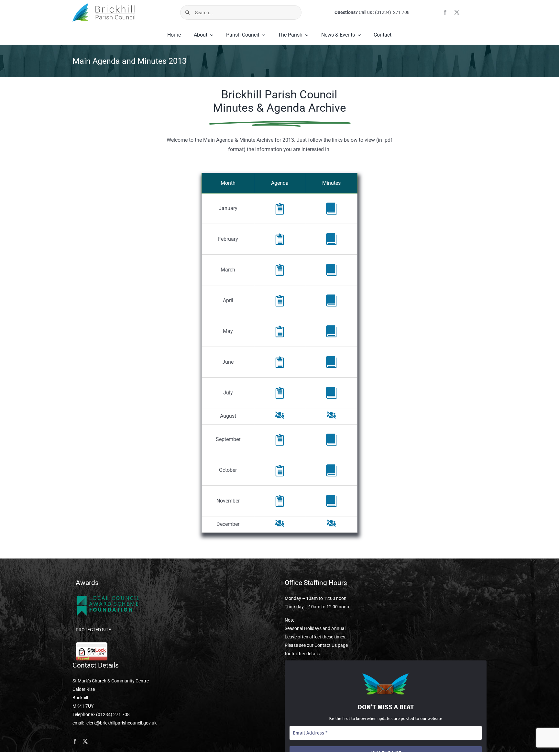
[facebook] (445, 12)
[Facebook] (75, 741)
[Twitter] (85, 741)
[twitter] (456, 12)
